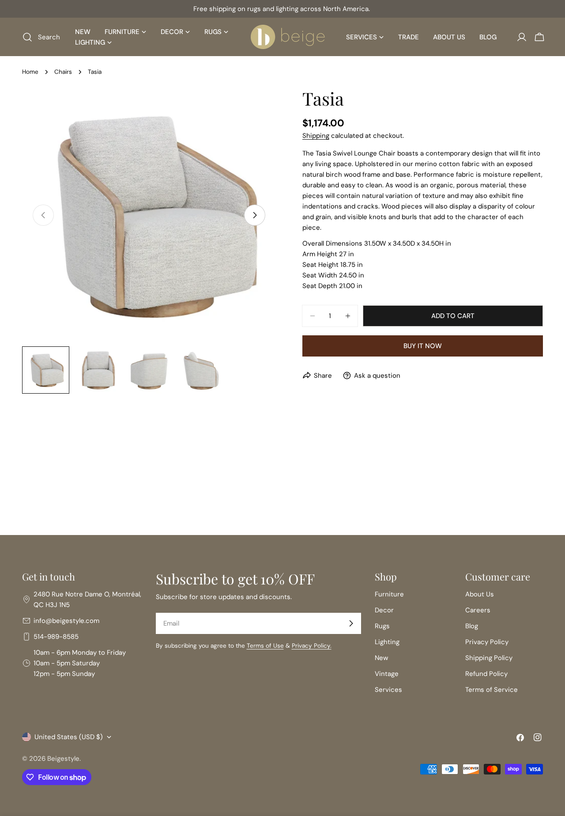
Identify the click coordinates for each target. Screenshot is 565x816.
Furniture (389, 594)
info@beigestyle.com (66, 620)
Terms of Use (265, 645)
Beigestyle (63, 758)
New (381, 657)
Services (388, 689)
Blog (471, 626)
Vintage (387, 673)
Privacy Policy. (311, 645)
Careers (477, 610)
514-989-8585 (56, 636)
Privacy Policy (486, 642)
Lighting (387, 642)
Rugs (382, 626)
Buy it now (422, 346)
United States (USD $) (68, 737)
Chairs (63, 72)
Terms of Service (491, 689)
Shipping (315, 135)
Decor (384, 610)
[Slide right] (254, 215)
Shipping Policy (488, 657)
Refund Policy (486, 673)
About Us (479, 594)
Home (30, 72)
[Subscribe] (351, 623)
